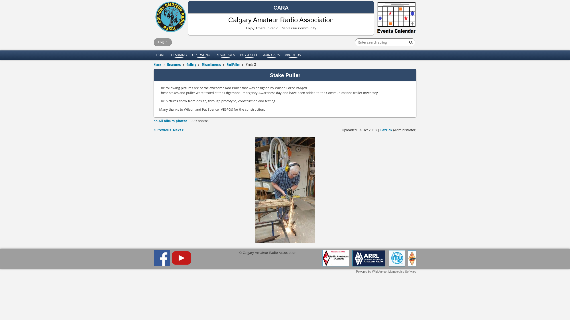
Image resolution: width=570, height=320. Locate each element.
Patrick (386, 130)
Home (157, 64)
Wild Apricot (379, 271)
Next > (178, 130)
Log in (162, 42)
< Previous (162, 130)
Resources (174, 64)
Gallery (191, 64)
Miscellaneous (211, 64)
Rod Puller (233, 64)
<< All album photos (170, 120)
